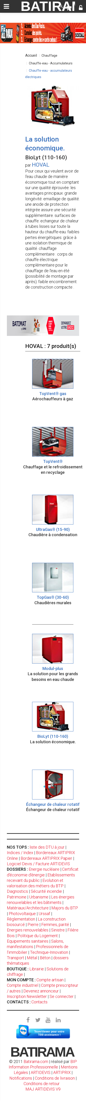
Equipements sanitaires (27, 941)
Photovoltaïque (22, 913)
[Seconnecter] (81, 8)
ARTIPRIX (62, 1072)
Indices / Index (20, 852)
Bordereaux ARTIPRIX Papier (46, 858)
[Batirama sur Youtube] (48, 1020)
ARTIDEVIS (40, 1072)
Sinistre (58, 930)
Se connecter (62, 996)
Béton (45, 957)
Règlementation (21, 919)
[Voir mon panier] (68, 8)
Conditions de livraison (55, 1078)
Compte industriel (22, 985)
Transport (15, 957)
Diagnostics (17, 891)
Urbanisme (38, 897)
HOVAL (40, 165)
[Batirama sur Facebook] (28, 1020)
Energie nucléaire (44, 869)
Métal (32, 957)
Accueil (31, 55)
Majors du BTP (64, 908)
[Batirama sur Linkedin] (58, 1020)
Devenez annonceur (41, 991)
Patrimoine (16, 897)
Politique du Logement (37, 935)
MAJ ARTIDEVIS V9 (43, 1089)
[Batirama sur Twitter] (38, 1020)
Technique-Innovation (49, 952)
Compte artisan (50, 979)
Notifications (21, 1078)
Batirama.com (36, 1061)
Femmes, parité (55, 924)
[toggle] (6, 6)
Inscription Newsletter (27, 996)
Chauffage (49, 55)
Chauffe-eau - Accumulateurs (50, 63)
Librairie (36, 969)
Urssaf (44, 913)
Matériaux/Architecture (28, 908)
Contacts (39, 1002)
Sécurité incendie (46, 891)
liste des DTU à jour (47, 847)
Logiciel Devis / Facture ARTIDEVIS (38, 863)
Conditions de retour (42, 1083)
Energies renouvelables (27, 930)
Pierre (33, 924)
